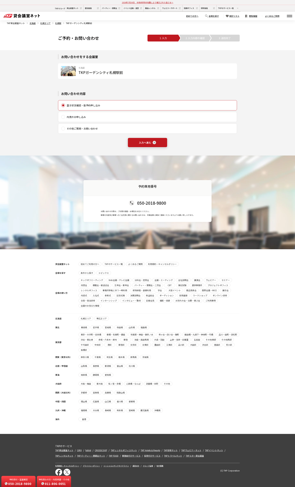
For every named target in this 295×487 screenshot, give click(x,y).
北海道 (33, 23)
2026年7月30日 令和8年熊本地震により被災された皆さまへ (147, 2)
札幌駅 (58, 23)
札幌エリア (45, 23)
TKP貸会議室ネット (16, 23)
